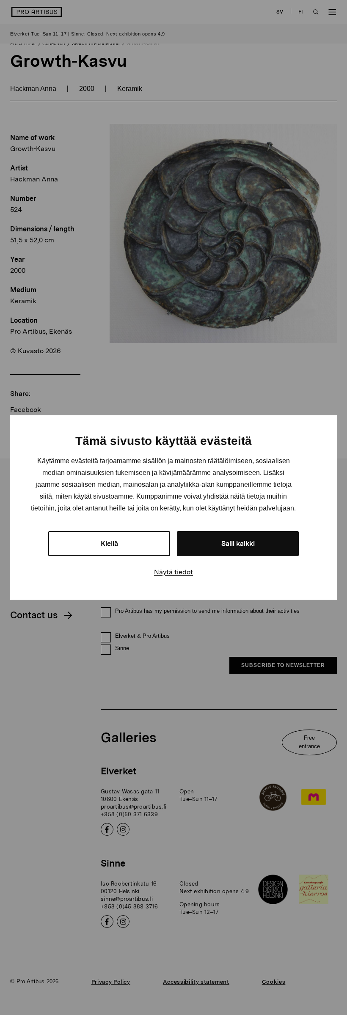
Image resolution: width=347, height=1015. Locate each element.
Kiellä (109, 544)
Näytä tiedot (173, 572)
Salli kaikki (238, 544)
